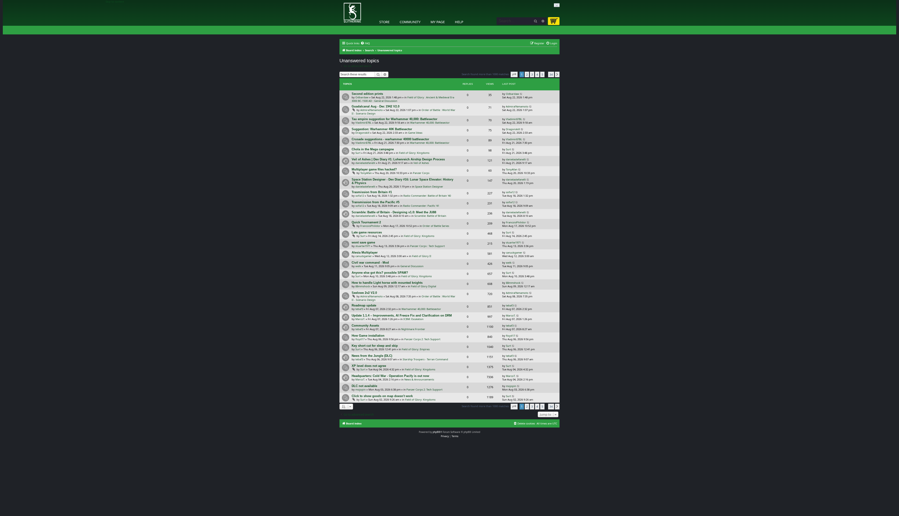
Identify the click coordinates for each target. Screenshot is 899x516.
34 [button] (551, 74)
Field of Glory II (421, 256)
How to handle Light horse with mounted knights (387, 282)
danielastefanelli (365, 163)
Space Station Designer (429, 186)
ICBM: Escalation (413, 319)
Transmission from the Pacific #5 (375, 202)
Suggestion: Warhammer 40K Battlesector (382, 129)
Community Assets (365, 325)
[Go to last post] (521, 94)
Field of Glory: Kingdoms (414, 153)
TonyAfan (366, 173)
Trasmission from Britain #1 (372, 192)
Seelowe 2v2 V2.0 (364, 293)
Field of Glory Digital (423, 286)
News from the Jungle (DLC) (372, 356)
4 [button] (537, 74)
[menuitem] (365, 43)
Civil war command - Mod (370, 262)
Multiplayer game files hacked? (374, 169)
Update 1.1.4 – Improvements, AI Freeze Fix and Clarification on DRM (402, 315)
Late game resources (367, 232)
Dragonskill (362, 132)
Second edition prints (367, 94)
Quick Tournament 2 (366, 222)
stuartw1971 (362, 246)
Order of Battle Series (436, 226)
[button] (514, 74)
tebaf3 (359, 309)
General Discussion (412, 266)
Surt (358, 153)
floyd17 (360, 339)
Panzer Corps (421, 173)
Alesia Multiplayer (365, 252)
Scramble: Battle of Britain (430, 215)
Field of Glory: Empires (416, 349)
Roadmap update (364, 305)
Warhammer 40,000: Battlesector (430, 122)
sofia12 (359, 195)
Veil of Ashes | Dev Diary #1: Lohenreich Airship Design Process (398, 159)
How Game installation (368, 335)
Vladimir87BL (363, 122)
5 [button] (542, 74)
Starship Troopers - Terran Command (425, 359)
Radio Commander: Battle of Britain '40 (427, 195)
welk (358, 266)
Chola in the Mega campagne (373, 149)
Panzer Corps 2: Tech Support (422, 339)
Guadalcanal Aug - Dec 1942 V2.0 (375, 106)
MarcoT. (360, 319)
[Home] (340, 1)
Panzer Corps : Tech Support (427, 246)
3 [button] (532, 74)
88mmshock (362, 286)
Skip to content (115, 1)
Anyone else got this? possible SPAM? (380, 272)
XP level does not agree (369, 366)
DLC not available (364, 386)
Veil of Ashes (421, 163)
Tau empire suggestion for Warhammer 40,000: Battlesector (394, 119)
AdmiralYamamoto (371, 110)
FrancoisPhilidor (370, 226)
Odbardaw (361, 97)
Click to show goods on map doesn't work (382, 396)
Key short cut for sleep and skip (375, 345)
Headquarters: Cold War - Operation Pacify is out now (390, 376)
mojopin (360, 389)
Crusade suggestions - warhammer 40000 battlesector (390, 139)
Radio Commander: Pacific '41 (421, 205)
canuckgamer (363, 256)
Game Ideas (415, 132)
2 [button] (527, 74)
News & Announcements (419, 379)
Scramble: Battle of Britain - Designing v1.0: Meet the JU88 (394, 212)
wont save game (363, 242)
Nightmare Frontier (413, 329)
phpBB (436, 432)
